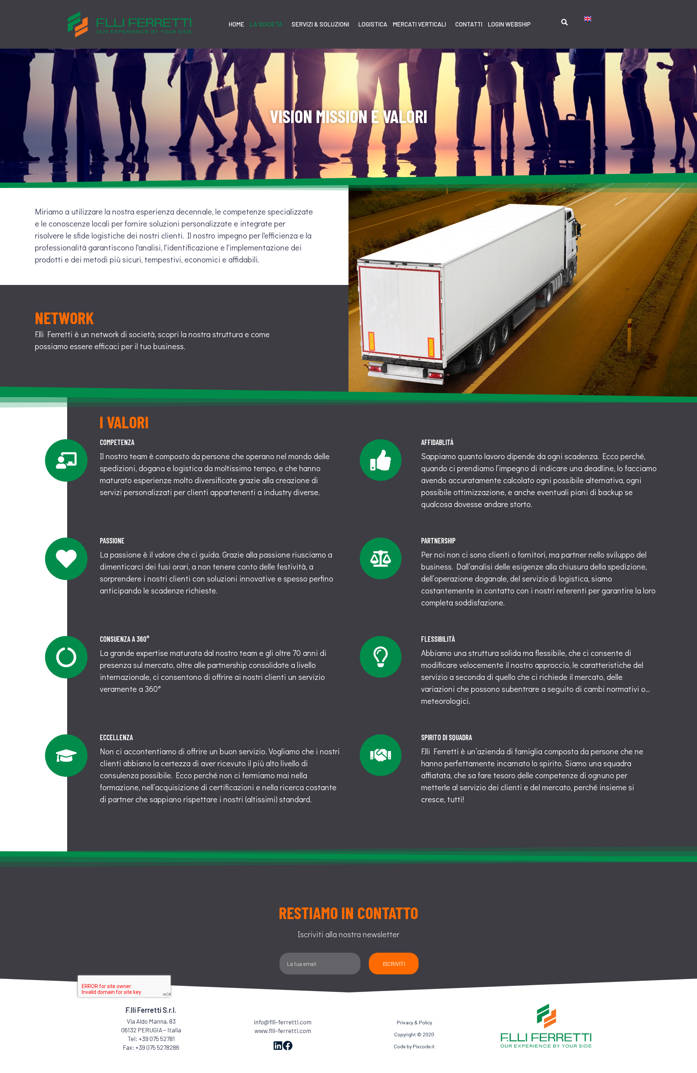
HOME (236, 24)
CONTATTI (468, 24)
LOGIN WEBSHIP (509, 24)
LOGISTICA (372, 24)
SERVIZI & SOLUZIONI (320, 24)
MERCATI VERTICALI (419, 24)
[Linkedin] (278, 1045)
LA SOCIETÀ (266, 24)
